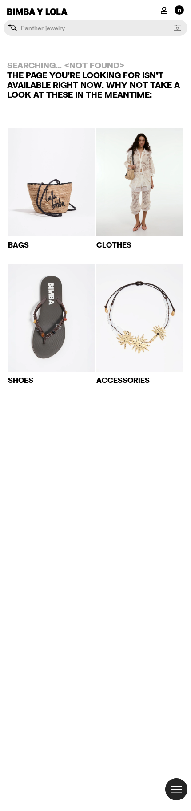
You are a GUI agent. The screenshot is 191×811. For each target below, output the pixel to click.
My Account (164, 9)
